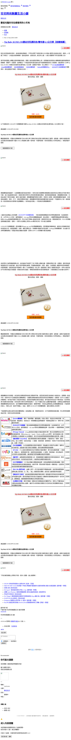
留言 (16, 621)
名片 (5, 34)
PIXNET (23, 715)
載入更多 (3, 632)
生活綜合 (14, 626)
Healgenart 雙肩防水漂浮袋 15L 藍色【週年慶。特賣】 (20, 600)
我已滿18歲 (4, 736)
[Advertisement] (35, 176)
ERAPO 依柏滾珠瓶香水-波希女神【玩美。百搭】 (19, 583)
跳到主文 (3, 18)
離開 (10, 736)
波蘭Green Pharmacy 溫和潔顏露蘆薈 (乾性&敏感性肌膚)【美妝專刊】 (25, 592)
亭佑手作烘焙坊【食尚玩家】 (13, 594)
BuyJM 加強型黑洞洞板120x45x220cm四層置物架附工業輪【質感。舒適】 (26, 602)
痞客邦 (13, 621)
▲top (2, 629)
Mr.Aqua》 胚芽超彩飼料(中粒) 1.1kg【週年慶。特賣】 (20, 590)
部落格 (6, 32)
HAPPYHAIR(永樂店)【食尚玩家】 (15, 598)
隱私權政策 (45, 715)
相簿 (5, 30)
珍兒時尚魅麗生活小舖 (14, 13)
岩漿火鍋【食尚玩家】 (11, 588)
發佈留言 (3, 643)
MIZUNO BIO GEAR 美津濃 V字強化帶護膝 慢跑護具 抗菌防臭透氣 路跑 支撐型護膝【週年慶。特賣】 (35, 585)
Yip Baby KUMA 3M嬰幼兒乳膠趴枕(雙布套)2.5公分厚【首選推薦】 (35, 42)
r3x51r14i (3, 611)
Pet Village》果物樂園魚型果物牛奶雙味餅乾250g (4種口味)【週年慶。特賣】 (27, 596)
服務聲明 (52, 715)
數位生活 (15, 27)
